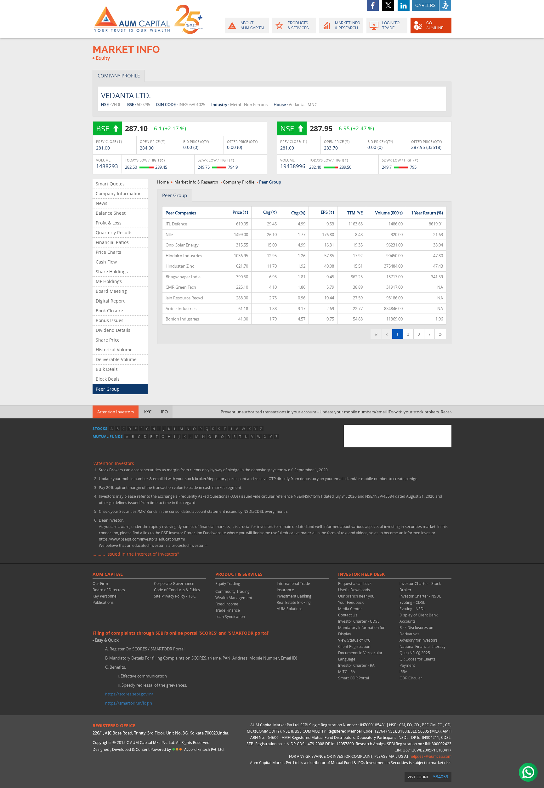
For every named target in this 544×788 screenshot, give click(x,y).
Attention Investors (115, 412)
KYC (147, 412)
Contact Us (347, 614)
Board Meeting (111, 291)
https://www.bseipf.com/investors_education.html (142, 538)
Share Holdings (112, 272)
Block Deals (108, 379)
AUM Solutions (290, 608)
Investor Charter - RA (356, 665)
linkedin (404, 5)
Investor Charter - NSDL (420, 595)
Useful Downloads (354, 589)
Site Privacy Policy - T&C (175, 595)
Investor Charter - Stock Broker (420, 586)
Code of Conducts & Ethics (177, 589)
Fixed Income (226, 603)
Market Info (347, 25)
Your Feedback (351, 602)
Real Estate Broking (294, 602)
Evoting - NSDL (412, 608)
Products (298, 25)
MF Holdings (109, 281)
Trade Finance (227, 610)
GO (434, 25)
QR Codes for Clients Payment (417, 662)
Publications (103, 602)
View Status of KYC (354, 640)
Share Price (108, 340)
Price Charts (108, 252)
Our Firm (100, 583)
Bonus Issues (109, 320)
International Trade (293, 583)
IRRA (403, 671)
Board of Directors (109, 589)
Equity (103, 58)
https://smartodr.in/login (128, 703)
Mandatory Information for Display (361, 630)
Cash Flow (106, 262)
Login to (391, 25)
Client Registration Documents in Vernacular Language (360, 652)
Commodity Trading (232, 591)
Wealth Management (233, 597)
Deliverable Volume (116, 359)
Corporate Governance (174, 583)
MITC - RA (346, 671)
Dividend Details (113, 330)
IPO (164, 412)
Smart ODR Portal (353, 677)
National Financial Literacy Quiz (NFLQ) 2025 (422, 649)
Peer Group (108, 389)
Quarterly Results (114, 232)
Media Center (350, 608)
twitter (388, 5)
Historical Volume (114, 350)
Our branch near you (356, 595)
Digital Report (110, 301)
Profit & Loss (109, 223)
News (101, 203)
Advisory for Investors (419, 640)
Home (163, 182)
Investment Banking (294, 595)
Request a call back (354, 583)
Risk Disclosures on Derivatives (416, 630)
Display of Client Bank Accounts (419, 618)
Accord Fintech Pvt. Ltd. (204, 749)
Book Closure (109, 311)
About (253, 25)
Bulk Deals (107, 369)
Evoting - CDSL (412, 602)
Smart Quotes (110, 184)
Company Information (119, 193)
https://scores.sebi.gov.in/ (129, 694)
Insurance (285, 589)
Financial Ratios (112, 242)
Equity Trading (227, 583)
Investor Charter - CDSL (358, 621)
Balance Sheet (111, 213)
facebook (373, 5)
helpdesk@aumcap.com (430, 756)
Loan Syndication (230, 616)
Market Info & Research (196, 182)
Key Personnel (105, 595)
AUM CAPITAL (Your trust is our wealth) (132, 19)
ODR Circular (411, 677)
